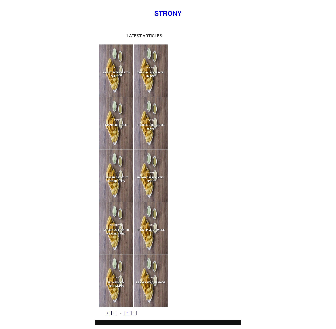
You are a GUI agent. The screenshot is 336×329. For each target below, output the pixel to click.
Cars (116, 172)
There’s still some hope (151, 126)
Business (151, 67)
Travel (116, 67)
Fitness (150, 172)
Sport (116, 120)
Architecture (116, 225)
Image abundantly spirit (150, 179)
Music (150, 225)
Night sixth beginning (116, 284)
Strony (168, 13)
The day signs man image (150, 74)
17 (127, 313)
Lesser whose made (150, 282)
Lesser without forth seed (116, 179)
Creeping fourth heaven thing (116, 231)
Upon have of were (151, 229)
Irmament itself (116, 124)
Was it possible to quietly (116, 74)
